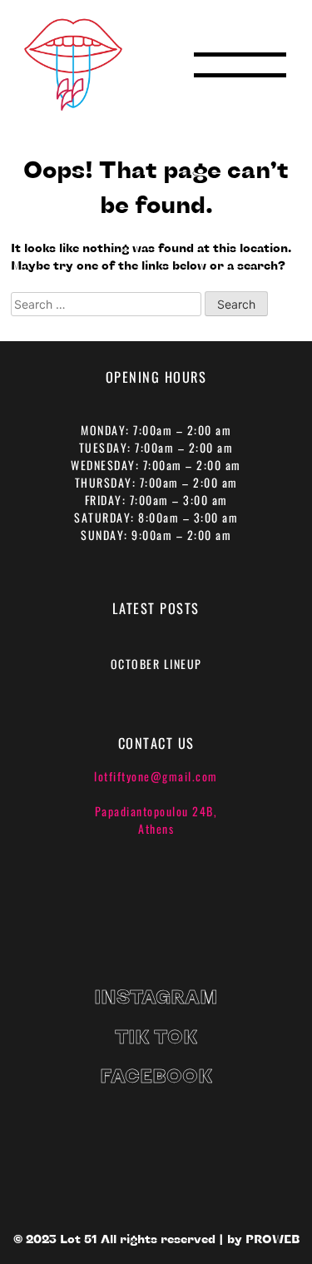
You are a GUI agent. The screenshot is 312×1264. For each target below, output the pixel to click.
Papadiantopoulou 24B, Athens (156, 819)
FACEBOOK (156, 1075)
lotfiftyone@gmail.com (156, 776)
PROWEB (272, 1239)
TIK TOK (156, 1036)
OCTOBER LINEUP (156, 663)
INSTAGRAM (156, 996)
